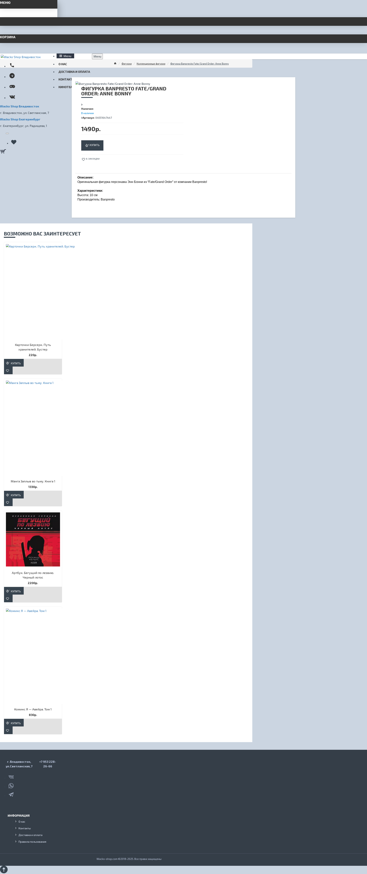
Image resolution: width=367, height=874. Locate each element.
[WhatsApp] (11, 785)
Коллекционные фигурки (151, 63)
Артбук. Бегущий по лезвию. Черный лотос (33, 575)
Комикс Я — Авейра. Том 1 (33, 709)
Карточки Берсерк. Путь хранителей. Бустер (33, 347)
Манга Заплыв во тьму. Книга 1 (33, 481)
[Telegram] (11, 794)
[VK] (11, 776)
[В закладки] (8, 370)
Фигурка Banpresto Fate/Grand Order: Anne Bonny (199, 63)
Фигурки (127, 63)
